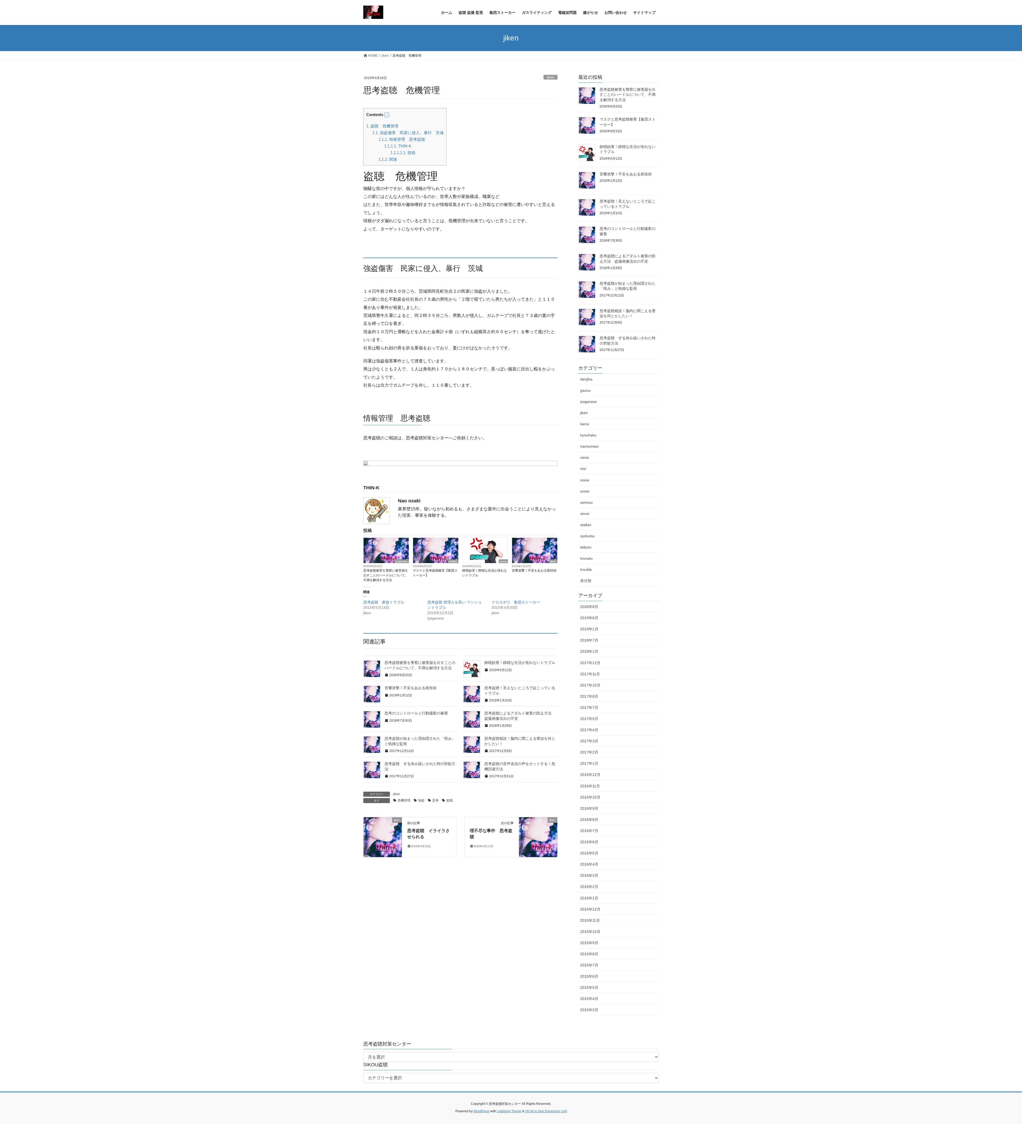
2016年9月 (589, 808)
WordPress (481, 1111)
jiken (550, 77)
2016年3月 (589, 875)
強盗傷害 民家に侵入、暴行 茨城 (408, 132)
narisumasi (589, 446)
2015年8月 (589, 954)
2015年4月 (589, 999)
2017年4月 (589, 730)
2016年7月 (589, 831)
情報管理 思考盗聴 (401, 139)
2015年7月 (589, 965)
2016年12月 (590, 774)
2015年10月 (590, 931)
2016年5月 (589, 853)
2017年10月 (590, 685)
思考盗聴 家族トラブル (383, 602)
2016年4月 (589, 864)
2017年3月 (589, 741)
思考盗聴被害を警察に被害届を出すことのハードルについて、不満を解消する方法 (385, 575)
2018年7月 (589, 640)
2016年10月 (590, 797)
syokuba (587, 536)
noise (584, 480)
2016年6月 (589, 842)
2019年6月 (589, 618)
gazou (585, 390)
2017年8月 (589, 696)
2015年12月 (590, 909)
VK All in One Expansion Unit (546, 1111)
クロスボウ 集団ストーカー (516, 602)
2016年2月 (589, 887)
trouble (586, 569)
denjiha (586, 379)
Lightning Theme (509, 1111)
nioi (583, 468)
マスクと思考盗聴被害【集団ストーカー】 (435, 573)
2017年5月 (589, 719)
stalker (453, 561)
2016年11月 (590, 786)
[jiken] (383, 836)
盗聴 (449, 800)
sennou (586, 502)
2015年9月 (589, 943)
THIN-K (397, 146)
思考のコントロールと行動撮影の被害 (416, 713)
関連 (387, 159)
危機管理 (404, 800)
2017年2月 (589, 752)
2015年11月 (590, 920)
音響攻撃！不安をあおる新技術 (534, 570)
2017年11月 (590, 674)
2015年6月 (589, 976)
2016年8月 (589, 819)
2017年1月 (589, 763)
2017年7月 (589, 707)
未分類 (585, 580)
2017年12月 (590, 663)
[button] (386, 115)
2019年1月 (589, 629)
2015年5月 (589, 987)
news (503, 561)
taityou (585, 547)
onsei (584, 491)
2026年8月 (589, 607)
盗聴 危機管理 (382, 126)
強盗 (421, 800)
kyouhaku (588, 435)
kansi (584, 424)
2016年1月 (589, 898)
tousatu (586, 558)
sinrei (584, 513)
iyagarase (401, 561)
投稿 (402, 152)
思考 (435, 800)
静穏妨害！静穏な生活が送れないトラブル (484, 573)
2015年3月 (589, 1010)
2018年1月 (589, 651)
